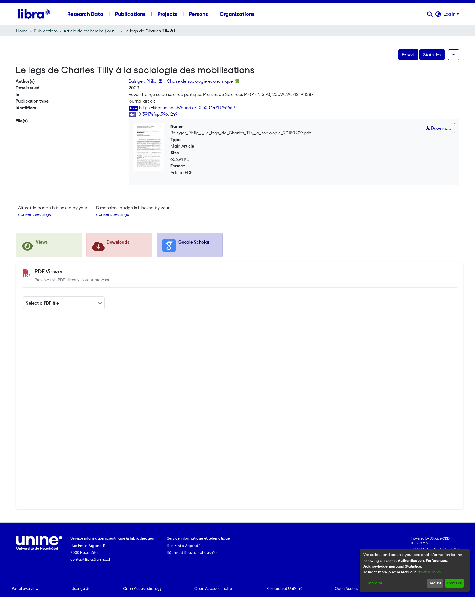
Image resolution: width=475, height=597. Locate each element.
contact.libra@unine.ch (90, 559)
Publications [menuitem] (130, 14)
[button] (430, 14)
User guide (80, 588)
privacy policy (429, 572)
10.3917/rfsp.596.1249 (157, 114)
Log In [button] (450, 14)
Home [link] (22, 30)
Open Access (346, 588)
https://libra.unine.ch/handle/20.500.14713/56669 (187, 107)
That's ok (454, 583)
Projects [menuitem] (167, 14)
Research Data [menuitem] (85, 14)
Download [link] (440, 128)
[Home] (34, 14)
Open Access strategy (142, 588)
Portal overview (25, 588)
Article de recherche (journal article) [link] (90, 30)
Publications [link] (46, 30)
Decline (434, 583)
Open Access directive (213, 588)
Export (408, 54)
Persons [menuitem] (198, 14)
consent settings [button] (34, 214)
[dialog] (415, 570)
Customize (372, 583)
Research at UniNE (282, 588)
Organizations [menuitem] (237, 14)
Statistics (432, 54)
